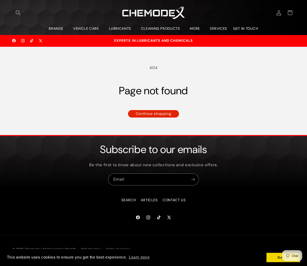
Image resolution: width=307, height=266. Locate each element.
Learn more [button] (139, 257)
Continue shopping (153, 113)
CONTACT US (174, 200)
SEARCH (128, 200)
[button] (18, 12)
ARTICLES (149, 200)
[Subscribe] (193, 179)
